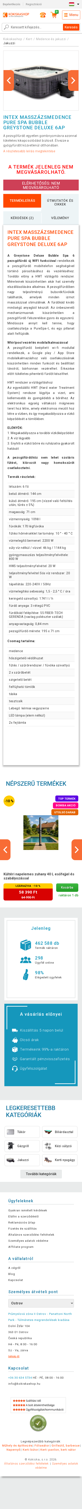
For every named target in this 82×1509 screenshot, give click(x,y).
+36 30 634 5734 (20, 1377)
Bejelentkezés (11, 4)
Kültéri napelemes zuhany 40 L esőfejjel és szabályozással (38, 876)
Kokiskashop (12, 39)
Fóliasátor (42, 1445)
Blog (11, 1274)
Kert (29, 39)
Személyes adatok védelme (28, 1240)
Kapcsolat (15, 1280)
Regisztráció (34, 4)
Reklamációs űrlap (22, 1222)
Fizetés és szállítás (22, 1228)
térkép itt (13, 1356)
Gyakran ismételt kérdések (27, 1210)
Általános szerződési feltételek (31, 1234)
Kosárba (67, 887)
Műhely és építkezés (17, 1445)
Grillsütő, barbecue (66, 1445)
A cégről (14, 1268)
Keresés (71, 27)
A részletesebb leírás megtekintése (29, 151)
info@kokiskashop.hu (24, 1383)
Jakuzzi (9, 43)
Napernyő (13, 1449)
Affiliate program (21, 1246)
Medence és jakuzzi (51, 39)
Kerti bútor (30, 1449)
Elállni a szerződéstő (23, 1216)
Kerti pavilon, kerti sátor (58, 1449)
